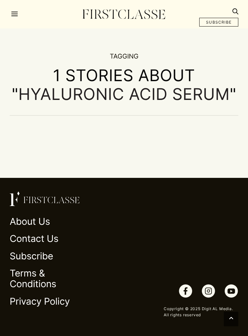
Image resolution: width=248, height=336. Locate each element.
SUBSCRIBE (219, 22)
